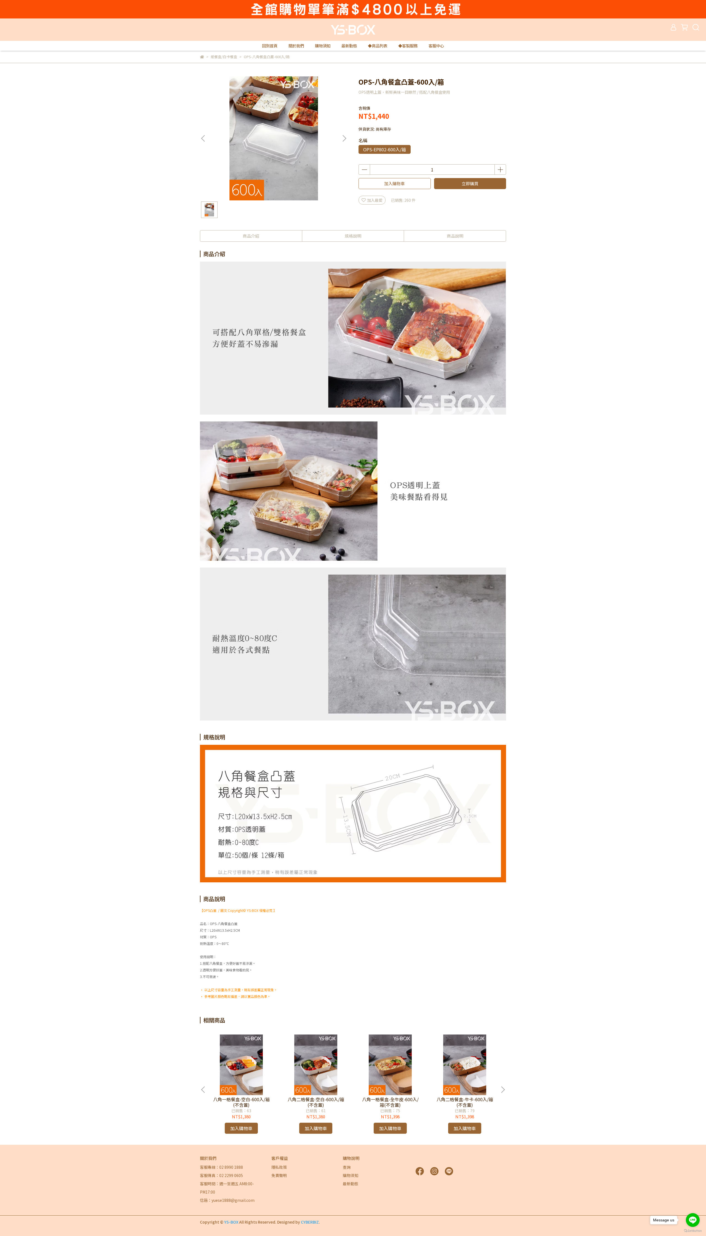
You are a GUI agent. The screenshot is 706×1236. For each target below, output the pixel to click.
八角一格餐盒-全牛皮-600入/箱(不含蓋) (390, 1102)
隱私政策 (279, 1167)
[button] (344, 138)
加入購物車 (394, 183)
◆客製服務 (408, 46)
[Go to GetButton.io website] (693, 1230)
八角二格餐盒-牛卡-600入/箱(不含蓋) (465, 1102)
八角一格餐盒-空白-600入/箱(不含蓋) (241, 1102)
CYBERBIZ (310, 1222)
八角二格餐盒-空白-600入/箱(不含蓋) (316, 1102)
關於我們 (296, 46)
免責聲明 (279, 1175)
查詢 (347, 1167)
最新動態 (349, 46)
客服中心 (436, 46)
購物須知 (322, 46)
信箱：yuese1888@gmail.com (227, 1200)
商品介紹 (251, 236)
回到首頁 (269, 46)
